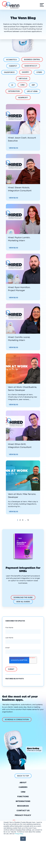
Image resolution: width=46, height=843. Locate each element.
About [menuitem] (23, 782)
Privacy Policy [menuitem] (23, 815)
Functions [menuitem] (23, 796)
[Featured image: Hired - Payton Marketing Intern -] (23, 219)
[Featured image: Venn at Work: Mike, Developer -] (23, 475)
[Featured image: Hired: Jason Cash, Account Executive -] (23, 119)
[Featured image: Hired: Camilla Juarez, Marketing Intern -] (23, 319)
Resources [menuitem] (23, 805)
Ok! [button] (23, 839)
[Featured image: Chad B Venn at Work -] (23, 368)
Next (33, 520)
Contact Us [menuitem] (23, 810)
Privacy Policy (19, 833)
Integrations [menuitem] (23, 801)
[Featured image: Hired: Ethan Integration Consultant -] (23, 426)
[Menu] (41, 4)
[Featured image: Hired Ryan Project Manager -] (23, 269)
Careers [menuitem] (23, 787)
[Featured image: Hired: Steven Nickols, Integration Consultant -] (23, 169)
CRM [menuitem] (23, 791)
